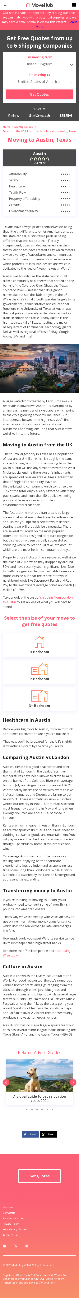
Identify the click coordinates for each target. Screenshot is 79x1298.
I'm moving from (39, 57)
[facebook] (4, 1246)
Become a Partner (13, 1218)
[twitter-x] (15, 1246)
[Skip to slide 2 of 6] (31, 1109)
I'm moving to (39, 75)
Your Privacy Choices (15, 1229)
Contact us (9, 1213)
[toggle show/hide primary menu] (74, 5)
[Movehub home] (39, 4)
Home (7, 126)
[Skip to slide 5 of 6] (47, 1109)
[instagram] (27, 1246)
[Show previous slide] (5, 1082)
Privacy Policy (11, 1223)
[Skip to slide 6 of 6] (52, 1109)
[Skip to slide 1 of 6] (26, 1109)
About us (8, 1207)
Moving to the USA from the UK (22, 131)
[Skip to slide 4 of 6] (42, 1109)
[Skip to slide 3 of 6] (37, 1109)
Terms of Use (10, 1235)
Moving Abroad (23, 126)
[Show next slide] (74, 1082)
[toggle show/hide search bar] (4, 5)
